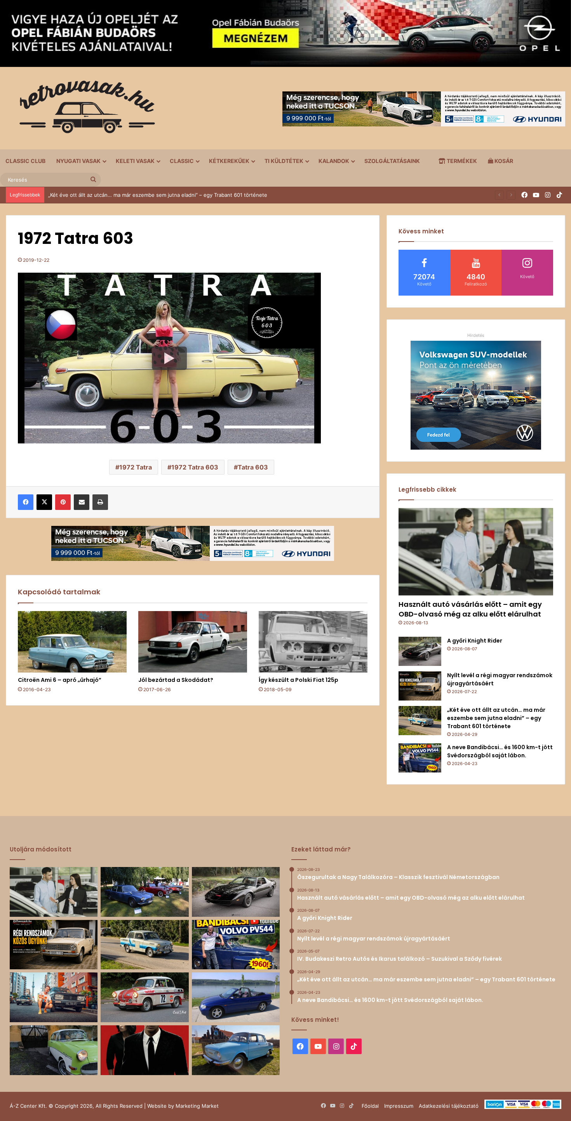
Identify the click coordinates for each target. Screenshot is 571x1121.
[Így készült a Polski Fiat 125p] (313, 642)
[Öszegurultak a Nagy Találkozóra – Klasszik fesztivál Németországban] (144, 892)
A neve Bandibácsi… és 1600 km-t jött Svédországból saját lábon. (127, 195)
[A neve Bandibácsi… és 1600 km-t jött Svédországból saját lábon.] (420, 757)
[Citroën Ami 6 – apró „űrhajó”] (72, 642)
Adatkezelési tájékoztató (449, 1106)
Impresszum (398, 1106)
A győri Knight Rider (474, 641)
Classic (182, 161)
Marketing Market (197, 1106)
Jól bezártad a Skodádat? (175, 680)
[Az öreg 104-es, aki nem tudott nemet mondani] (53, 997)
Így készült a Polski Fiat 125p (298, 680)
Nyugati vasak (78, 161)
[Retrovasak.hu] (83, 110)
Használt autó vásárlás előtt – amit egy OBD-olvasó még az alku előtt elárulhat (470, 609)
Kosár (503, 161)
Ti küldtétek (284, 161)
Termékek (461, 161)
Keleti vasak (135, 161)
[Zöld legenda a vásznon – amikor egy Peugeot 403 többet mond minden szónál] (144, 1050)
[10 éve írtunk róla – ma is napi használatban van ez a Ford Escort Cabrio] (236, 997)
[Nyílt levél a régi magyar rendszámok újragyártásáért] (420, 686)
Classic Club (25, 161)
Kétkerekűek (229, 161)
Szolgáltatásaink (392, 161)
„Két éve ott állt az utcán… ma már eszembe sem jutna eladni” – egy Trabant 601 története (496, 718)
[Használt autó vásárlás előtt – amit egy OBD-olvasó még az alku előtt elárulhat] (476, 552)
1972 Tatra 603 (194, 467)
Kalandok (334, 161)
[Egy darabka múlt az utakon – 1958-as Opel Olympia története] (53, 1050)
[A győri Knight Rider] (420, 651)
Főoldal (370, 1106)
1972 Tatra (135, 467)
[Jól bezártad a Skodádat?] (192, 642)
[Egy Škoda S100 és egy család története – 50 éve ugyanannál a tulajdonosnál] (236, 1050)
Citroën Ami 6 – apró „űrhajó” (59, 680)
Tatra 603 (253, 467)
